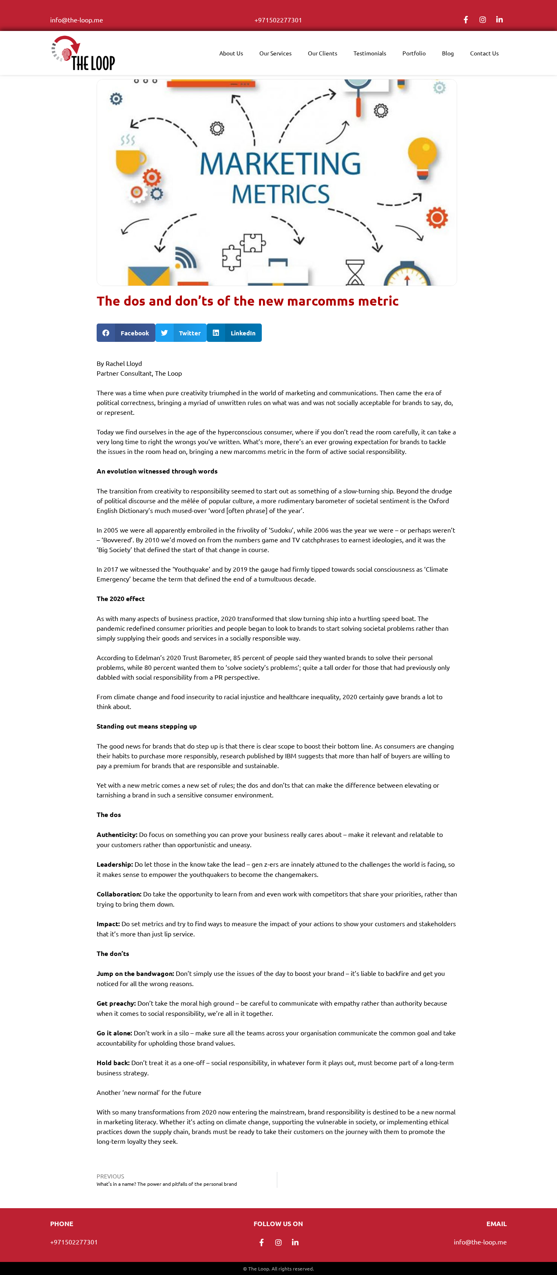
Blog (448, 53)
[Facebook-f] (466, 19)
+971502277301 (278, 19)
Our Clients (322, 53)
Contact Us (484, 53)
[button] (126, 333)
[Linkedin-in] (499, 19)
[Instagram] (482, 19)
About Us (231, 53)
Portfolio (414, 53)
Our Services (275, 53)
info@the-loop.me (76, 19)
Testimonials (370, 53)
